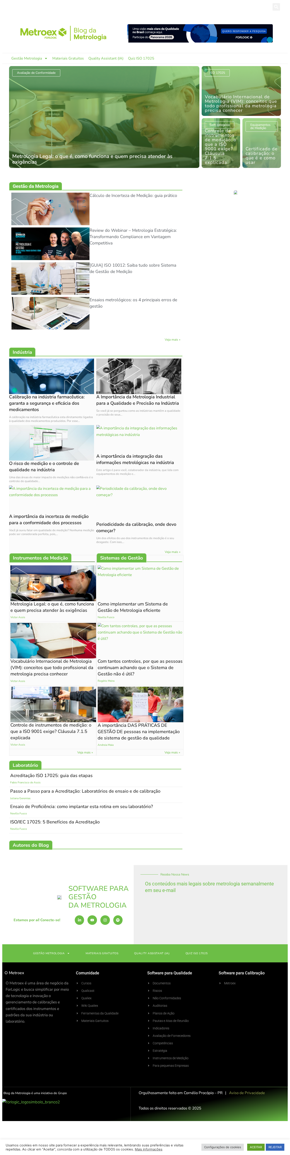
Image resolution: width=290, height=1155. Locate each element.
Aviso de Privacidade (247, 1092)
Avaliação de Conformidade (36, 73)
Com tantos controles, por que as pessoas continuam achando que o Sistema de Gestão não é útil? (140, 667)
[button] (276, 7)
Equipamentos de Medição (260, 126)
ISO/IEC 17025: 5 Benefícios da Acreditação (55, 822)
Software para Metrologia (42, 7)
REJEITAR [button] (275, 1147)
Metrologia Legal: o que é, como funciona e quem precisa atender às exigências (52, 607)
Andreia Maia (106, 744)
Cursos (109, 7)
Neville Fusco (106, 617)
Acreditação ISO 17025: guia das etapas (51, 775)
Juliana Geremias (20, 798)
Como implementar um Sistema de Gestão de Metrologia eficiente (133, 607)
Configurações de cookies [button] (222, 1147)
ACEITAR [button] (256, 1147)
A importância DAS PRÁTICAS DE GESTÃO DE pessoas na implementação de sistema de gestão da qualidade (139, 731)
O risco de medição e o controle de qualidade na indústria (44, 466)
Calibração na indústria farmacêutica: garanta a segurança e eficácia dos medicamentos (47, 403)
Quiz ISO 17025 (141, 58)
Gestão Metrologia (26, 58)
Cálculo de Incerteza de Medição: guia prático (133, 195)
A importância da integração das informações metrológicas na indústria (135, 459)
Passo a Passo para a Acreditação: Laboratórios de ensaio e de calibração (85, 791)
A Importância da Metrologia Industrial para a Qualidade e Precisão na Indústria (137, 400)
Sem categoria (220, 125)
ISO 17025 (217, 73)
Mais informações (148, 1149)
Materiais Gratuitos (68, 58)
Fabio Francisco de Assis (25, 782)
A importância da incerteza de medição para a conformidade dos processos (49, 519)
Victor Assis (17, 617)
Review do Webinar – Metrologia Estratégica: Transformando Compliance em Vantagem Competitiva (133, 236)
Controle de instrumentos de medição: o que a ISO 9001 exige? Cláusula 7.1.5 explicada (50, 731)
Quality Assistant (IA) (105, 58)
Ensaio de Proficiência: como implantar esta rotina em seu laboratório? (81, 806)
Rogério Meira (106, 681)
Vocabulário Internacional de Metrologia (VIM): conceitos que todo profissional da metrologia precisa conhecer (51, 667)
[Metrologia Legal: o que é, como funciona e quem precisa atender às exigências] (104, 117)
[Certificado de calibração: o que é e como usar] (261, 143)
